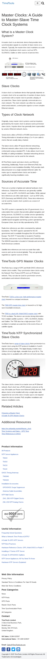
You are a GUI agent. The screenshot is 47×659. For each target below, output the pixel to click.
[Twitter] (13, 649)
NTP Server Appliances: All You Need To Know (18, 558)
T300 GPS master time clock (15, 305)
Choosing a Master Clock (11, 413)
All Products (6, 451)
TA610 (5, 458)
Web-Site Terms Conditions (11, 586)
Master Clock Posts (9, 605)
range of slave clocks (22, 343)
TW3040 (6, 476)
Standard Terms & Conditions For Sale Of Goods (19, 582)
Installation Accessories (10, 484)
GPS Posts (6, 601)
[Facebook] (8, 649)
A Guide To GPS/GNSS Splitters (13, 555)
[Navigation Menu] (37, 3)
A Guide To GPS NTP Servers (12, 540)
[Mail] (3, 649)
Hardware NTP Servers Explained (14, 562)
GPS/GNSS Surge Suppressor (14, 487)
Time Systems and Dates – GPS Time (15, 431)
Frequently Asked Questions (12, 533)
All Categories (7, 612)
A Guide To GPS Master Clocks (13, 416)
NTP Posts (6, 597)
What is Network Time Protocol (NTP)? (15, 536)
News (4, 594)
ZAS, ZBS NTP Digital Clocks (13, 498)
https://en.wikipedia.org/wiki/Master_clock (16, 429)
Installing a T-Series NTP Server (13, 551)
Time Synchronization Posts (12, 608)
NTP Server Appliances (10, 454)
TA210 (5, 465)
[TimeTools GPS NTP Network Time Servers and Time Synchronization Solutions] (8, 3)
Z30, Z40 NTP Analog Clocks (13, 502)
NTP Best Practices (9, 544)
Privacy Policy (7, 578)
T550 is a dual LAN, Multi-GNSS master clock (21, 314)
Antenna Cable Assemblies (12, 491)
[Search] (42, 3)
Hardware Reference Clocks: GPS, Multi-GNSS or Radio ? (23, 547)
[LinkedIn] (18, 649)
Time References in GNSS (11, 434)
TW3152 (6, 480)
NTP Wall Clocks (8, 495)
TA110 (5, 469)
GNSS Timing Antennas (10, 473)
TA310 (5, 462)
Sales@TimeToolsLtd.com (16, 645)
